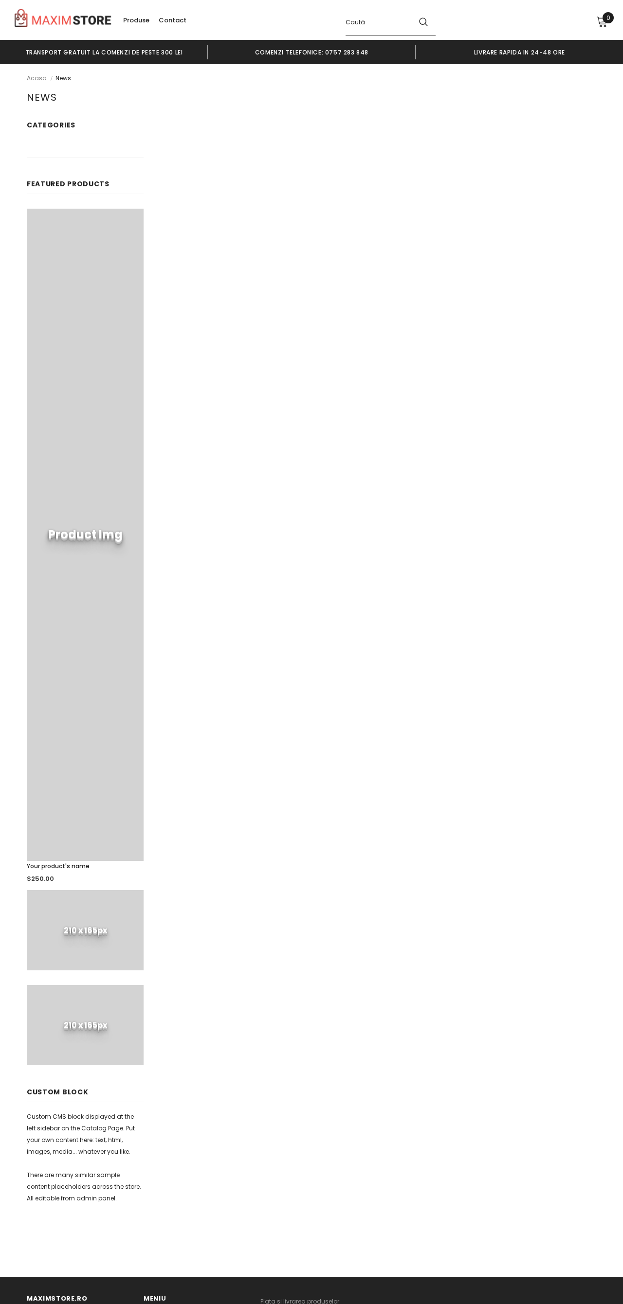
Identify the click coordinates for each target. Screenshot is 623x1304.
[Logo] (63, 19)
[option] (104, 52)
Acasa (37, 78)
